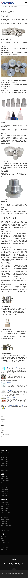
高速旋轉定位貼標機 (5, 528)
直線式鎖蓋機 (10, 375)
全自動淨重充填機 (4, 461)
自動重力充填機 (4, 455)
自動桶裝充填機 (4, 465)
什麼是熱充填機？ (10, 390)
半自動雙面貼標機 (4, 549)
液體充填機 (3, 428)
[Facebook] (16, 563)
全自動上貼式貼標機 (5, 506)
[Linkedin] (12, 563)
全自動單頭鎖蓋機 (6, 330)
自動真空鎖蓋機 (4, 487)
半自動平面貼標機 (4, 547)
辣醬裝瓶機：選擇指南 (11, 397)
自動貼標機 (3, 432)
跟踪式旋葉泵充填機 (5, 470)
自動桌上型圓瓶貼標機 (5, 519)
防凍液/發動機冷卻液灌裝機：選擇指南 (15, 405)
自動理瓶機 (3, 540)
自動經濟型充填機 (4, 463)
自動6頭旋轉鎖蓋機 (6, 353)
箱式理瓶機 (3, 538)
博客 (2, 419)
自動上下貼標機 (4, 510)
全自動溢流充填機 (4, 459)
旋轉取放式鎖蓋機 (4, 491)
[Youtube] (5, 563)
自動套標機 (3, 515)
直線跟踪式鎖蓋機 (4, 493)
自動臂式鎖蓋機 (5, 306)
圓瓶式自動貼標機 (4, 502)
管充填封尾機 (3, 436)
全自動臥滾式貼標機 (5, 504)
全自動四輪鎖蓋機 (4, 478)
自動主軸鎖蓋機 (4, 476)
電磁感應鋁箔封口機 (5, 542)
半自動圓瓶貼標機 (4, 545)
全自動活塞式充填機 (5, 452)
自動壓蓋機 (3, 485)
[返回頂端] (14, 570)
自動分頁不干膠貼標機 (5, 512)
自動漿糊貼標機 (4, 521)
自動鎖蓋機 (3, 430)
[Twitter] (19, 563)
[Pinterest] (9, 563)
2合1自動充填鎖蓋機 (5, 434)
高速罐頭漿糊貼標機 (5, 530)
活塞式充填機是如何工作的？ (13, 367)
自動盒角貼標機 (4, 523)
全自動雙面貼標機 (4, 508)
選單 (26, 2)
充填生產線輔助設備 (5, 439)
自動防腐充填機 (4, 457)
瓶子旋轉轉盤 (3, 536)
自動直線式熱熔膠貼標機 (6, 525)
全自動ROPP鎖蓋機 (5, 480)
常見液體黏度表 (10, 382)
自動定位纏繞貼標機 (5, 517)
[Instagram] (23, 563)
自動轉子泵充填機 (4, 468)
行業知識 (3, 421)
